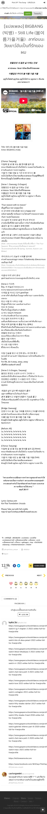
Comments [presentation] (10, 599)
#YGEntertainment (17, 544)
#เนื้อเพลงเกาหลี (7, 542)
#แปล (38, 540)
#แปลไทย (33, 538)
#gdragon (25, 542)
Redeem (38, 798)
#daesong (6, 544)
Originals (15, 798)
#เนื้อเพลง (31, 540)
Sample (30, 798)
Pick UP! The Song (19, 2)
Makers (8, 3)
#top (31, 542)
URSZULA (31, 2)
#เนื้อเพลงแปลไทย (21, 540)
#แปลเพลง (25, 538)
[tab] (10, 598)
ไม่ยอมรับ (37, 13)
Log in (24, 614)
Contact (24, 801)
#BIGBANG (16, 538)
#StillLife (8, 538)
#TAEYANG (38, 542)
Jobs (30, 801)
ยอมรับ (27, 13)
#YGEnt (28, 544)
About (16, 801)
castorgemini (15, 773)
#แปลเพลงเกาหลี (8, 540)
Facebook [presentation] (20, 604)
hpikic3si (13, 622)
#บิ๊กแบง (17, 542)
